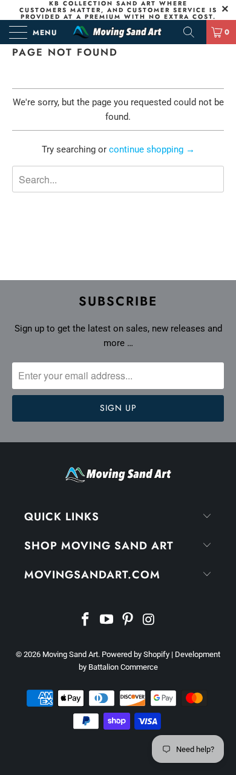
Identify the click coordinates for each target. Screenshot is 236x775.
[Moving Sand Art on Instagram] (149, 620)
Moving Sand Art (70, 654)
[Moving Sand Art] (118, 32)
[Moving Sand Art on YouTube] (107, 620)
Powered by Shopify (135, 654)
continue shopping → (152, 149)
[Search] (193, 32)
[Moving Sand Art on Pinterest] (128, 620)
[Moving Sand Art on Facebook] (86, 620)
